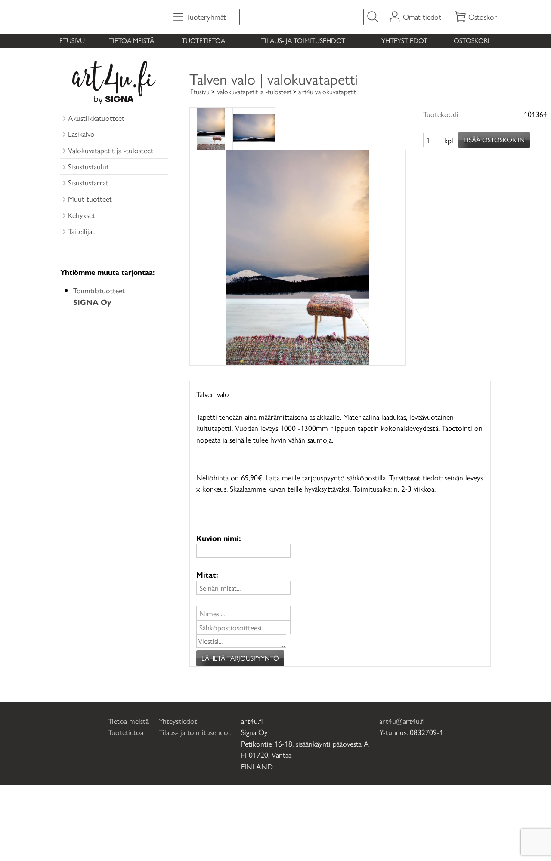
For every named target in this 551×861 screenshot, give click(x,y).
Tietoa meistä (131, 40)
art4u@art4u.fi (401, 720)
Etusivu (72, 40)
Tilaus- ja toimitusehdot (303, 40)
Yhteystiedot (404, 40)
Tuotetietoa (203, 40)
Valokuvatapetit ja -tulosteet (254, 91)
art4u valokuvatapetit (327, 91)
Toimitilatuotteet (99, 296)
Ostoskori (471, 40)
